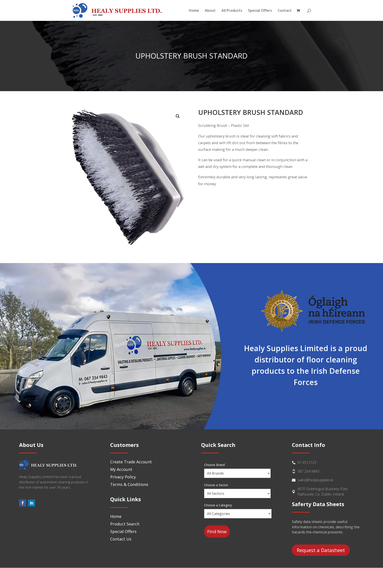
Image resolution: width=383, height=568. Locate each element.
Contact (285, 11)
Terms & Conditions (129, 484)
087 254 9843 (308, 471)
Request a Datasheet (321, 550)
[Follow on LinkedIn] (31, 503)
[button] (178, 116)
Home (194, 11)
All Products (231, 11)
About (210, 11)
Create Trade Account (131, 461)
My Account (121, 469)
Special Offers (260, 11)
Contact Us (120, 539)
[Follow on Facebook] (22, 503)
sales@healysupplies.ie (315, 480)
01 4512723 (306, 462)
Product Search (124, 524)
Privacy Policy (123, 477)
